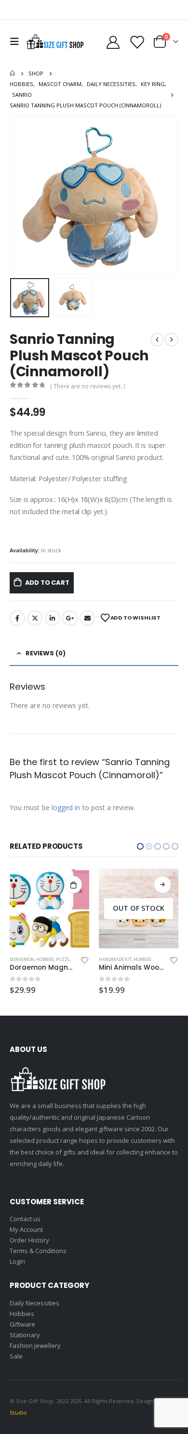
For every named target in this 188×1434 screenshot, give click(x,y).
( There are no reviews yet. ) (87, 386)
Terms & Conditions (38, 1250)
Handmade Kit (26, 959)
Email (87, 618)
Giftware (22, 1324)
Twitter (34, 618)
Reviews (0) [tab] (46, 653)
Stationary (25, 1335)
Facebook (17, 618)
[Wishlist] (137, 41)
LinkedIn (52, 618)
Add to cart (47, 582)
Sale (16, 1356)
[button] (21, 195)
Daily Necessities (117, 959)
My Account (26, 1229)
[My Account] (113, 41)
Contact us (25, 1218)
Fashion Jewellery (35, 1345)
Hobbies (53, 959)
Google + (70, 618)
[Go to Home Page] (12, 73)
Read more (73, 884)
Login (17, 1261)
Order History (29, 1240)
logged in (66, 807)
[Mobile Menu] (17, 41)
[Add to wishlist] (85, 959)
